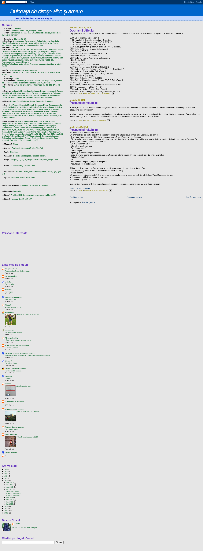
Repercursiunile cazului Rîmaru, (15, 62)
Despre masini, (8, 126)
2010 (6, 508)
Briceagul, (58, 49)
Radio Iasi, (51, 113)
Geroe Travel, (25, 128)
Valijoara (46, 83)
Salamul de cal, (8, 138)
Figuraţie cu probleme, (11, 56)
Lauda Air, (21, 130)
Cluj (10, 77)
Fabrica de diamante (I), (21, 148)
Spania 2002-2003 (27, 178)
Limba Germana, (9, 97)
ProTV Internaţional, (33, 136)
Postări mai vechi (193, 197)
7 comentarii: (103, 190)
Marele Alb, (6, 111)
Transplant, (14, 140)
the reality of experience (13, 332)
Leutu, (39, 72)
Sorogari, (33, 31)
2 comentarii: (102, 120)
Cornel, (33, 41)
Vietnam (48, 97)
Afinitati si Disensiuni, (21, 91)
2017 (6, 471)
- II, (42, 81)
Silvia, (46, 116)
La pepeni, (44, 107)
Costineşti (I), (39, 85)
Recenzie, (40, 101)
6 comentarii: (106, 93)
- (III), (32, 49)
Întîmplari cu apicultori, (17, 43)
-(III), (28, 33)
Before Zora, (18, 72)
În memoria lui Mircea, (32, 58)
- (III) (46, 185)
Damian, (57, 124)
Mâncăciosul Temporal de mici (17, 345)
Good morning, (37, 128)
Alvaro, (52, 121)
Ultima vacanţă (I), (32, 45)
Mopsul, (5, 134)
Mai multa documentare (80, 188)
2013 (6, 478)
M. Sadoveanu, (24, 132)
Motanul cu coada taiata (33, 111)
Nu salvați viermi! (11, 363)
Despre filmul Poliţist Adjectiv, (23, 101)
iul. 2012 (9, 489)
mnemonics (9, 330)
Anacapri (17, 29)
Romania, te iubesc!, (50, 136)
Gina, (53, 41)
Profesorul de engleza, (37, 113)
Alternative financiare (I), (34, 121)
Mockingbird (26, 156)
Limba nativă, (53, 130)
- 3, (38, 107)
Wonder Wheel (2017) (13, 307)
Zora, (58, 72)
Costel (17, 524)
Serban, (28, 138)
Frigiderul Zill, (16, 195)
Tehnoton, (53, 116)
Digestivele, (27, 93)
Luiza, (31, 172)
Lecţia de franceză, (10, 109)
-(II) (41, 45)
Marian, (19, 172)
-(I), (32, 52)
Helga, (48, 33)
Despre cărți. (9, 284)
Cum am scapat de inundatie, (41, 124)
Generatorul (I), (27, 56)
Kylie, (14, 130)
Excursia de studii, (53, 54)
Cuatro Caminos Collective (15, 369)
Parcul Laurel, (18, 136)
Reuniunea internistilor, (11, 116)
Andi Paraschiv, (15, 105)
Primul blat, (28, 60)
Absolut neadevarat (23, 386)
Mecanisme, (47, 58)
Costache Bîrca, (41, 105)
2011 (6, 506)
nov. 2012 (10, 485)
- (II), (27, 49)
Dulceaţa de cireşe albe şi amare (46, 11)
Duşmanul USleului (82, 30)
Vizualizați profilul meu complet (24, 528)
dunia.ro (8, 378)
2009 (6, 511)
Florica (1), (18, 39)
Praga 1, (14, 160)
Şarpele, (49, 138)
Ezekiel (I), (32, 54)
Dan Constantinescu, (21, 52)
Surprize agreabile (11, 348)
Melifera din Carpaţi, (51, 43)
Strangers (49, 101)
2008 (6, 513)
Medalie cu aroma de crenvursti (27, 315)
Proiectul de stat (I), (42, 60)
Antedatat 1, (39, 49)
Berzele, (16, 156)
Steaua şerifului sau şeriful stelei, (30, 97)
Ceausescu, (7, 52)
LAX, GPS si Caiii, (33, 130)
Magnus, (56, 109)
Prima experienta (20, 83)
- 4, (25, 160)
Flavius (8, 384)
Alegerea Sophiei (11, 338)
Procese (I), (7, 45)
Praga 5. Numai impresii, (37, 160)
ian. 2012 (9, 504)
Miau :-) (8, 305)
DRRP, (49, 126)
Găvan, (47, 41)
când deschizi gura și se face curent (18, 340)
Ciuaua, (33, 72)
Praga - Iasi (53, 160)
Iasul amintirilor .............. (14, 409)
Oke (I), (50, 172)
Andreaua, (35, 91)
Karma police (9, 292)
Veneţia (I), (16, 199)
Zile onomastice (26, 140)
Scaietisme (9, 312)
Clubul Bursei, (28, 105)
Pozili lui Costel (11, 435)
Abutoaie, (21, 81)
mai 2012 (9, 497)
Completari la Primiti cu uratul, (14, 113)
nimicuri (8, 290)
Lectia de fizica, (55, 107)
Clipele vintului (11, 452)
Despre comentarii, (48, 91)
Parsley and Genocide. (13, 371)
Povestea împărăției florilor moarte (17, 271)
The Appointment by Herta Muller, (24, 70)
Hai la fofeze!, (13, 107)
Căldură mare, (22, 124)
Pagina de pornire (134, 197)
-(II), (24, 33)
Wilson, (52, 72)
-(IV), (54, 85)
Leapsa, (44, 130)
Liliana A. (8, 361)
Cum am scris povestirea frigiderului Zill (39, 195)
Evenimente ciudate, (10, 128)
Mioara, (56, 58)
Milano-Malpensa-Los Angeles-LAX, (45, 132)
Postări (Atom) (88, 202)
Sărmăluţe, (19, 138)
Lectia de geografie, (26, 109)
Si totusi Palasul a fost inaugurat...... (29, 411)
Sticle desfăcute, (39, 138)
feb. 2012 (10, 502)
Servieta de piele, (36, 116)
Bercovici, (29, 81)
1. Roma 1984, (17, 166)
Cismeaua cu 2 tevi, (21, 41)
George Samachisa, (46, 56)
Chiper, (27, 72)
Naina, (11, 134)
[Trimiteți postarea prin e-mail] (113, 93)
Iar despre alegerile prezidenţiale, (23, 95)
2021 (6, 469)
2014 (6, 476)
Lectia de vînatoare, (44, 109)
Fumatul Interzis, (38, 33)
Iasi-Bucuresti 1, (27, 107)
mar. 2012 (10, 500)
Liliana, (26, 172)
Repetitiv (8, 376)
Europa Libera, (49, 81)
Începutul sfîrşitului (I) (84, 129)
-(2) (25, 39)
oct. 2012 (10, 487)
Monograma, (17, 111)
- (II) (42, 185)
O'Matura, (55, 134)
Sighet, (40, 83)
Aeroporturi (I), (17, 33)
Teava (39, 31)
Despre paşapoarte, (19, 54)
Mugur (15, 144)
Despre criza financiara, (42, 93)
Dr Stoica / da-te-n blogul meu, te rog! (20, 353)
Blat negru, (49, 49)
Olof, (44, 172)
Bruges (15, 47)
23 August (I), (19, 49)
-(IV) (41, 148)
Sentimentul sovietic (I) (30, 185)
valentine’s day (10, 299)
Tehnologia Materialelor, (19, 64)
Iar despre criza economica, (49, 95)
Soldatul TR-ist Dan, (20, 31)
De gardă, (45, 52)
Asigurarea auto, (9, 124)
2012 (6, 480)
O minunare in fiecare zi (14, 402)
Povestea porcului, (15, 60)
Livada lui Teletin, (35, 43)
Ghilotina (14, 152)
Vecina (7, 404)
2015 (6, 474)
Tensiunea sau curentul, (40, 64)
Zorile (16, 79)
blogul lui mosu (11, 269)
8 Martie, (19, 121)
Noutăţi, (46, 72)
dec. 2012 (10, 483)
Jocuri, (37, 81)
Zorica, (5, 74)
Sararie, (25, 116)
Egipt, (54, 126)
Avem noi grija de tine (23, 85)
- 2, (35, 107)
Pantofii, (8, 136)
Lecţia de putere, (16, 58)
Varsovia (17, 191)
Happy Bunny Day (11, 429)
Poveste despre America (14, 427)
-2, (24, 126)
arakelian (8, 282)
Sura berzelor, (18, 45)
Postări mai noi (76, 197)
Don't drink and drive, (37, 126)
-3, (26, 126)
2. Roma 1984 (29, 166)
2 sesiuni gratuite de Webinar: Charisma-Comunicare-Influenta (27, 355)
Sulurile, (5, 64)
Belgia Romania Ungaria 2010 (27, 437)
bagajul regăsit (11, 276)
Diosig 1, (18, 126)
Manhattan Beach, (9, 132)
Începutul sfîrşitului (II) (84, 102)
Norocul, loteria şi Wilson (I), (26, 134)
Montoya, (15, 178)
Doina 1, (40, 41)
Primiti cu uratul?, (51, 111)
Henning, (38, 172)
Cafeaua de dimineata (13, 297)
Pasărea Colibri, (38, 156)
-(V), (58, 85)
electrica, (32, 83)
